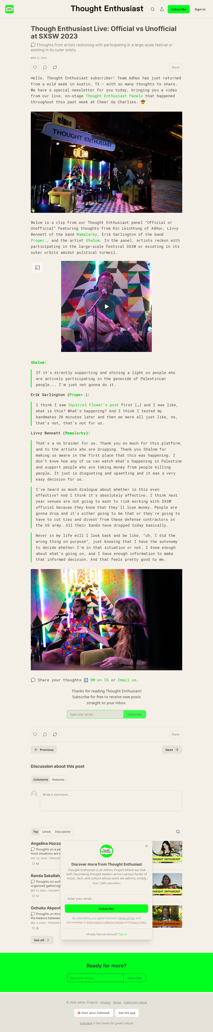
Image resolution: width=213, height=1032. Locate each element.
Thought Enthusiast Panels (114, 95)
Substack (86, 1023)
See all (39, 940)
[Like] (35, 67)
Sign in (200, 9)
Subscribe (178, 9)
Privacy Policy (138, 922)
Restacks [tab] (58, 779)
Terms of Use (127, 918)
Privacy (105, 1002)
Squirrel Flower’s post (93, 404)
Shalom (93, 240)
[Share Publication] (162, 9)
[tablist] (49, 779)
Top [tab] (35, 832)
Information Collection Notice (105, 922)
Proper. (39, 240)
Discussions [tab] (63, 832)
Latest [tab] (46, 832)
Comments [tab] (40, 779)
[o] (106, 306)
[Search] (153, 9)
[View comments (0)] (45, 67)
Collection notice (135, 1002)
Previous (46, 750)
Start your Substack (95, 1013)
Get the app (127, 1013)
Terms (117, 1002)
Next (169, 750)
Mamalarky (87, 234)
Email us (127, 679)
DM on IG (99, 679)
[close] (146, 846)
